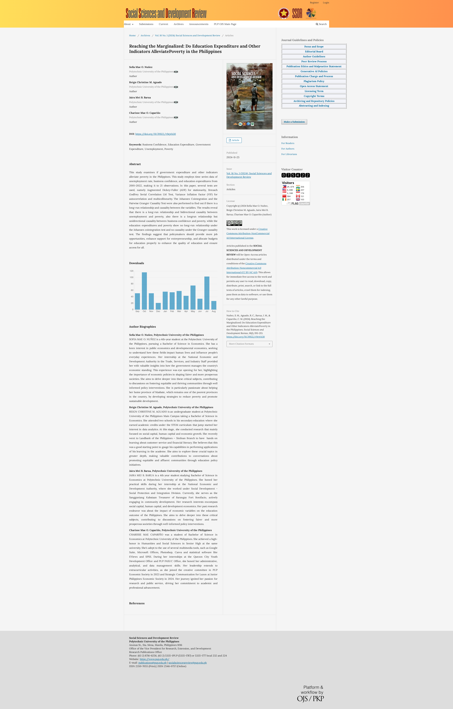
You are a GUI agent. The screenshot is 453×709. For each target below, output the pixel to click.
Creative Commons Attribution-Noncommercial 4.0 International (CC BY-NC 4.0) (246, 268)
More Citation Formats (241, 343)
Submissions (146, 24)
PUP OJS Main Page (225, 24)
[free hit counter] (295, 176)
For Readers (287, 143)
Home (132, 35)
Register (314, 2)
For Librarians (289, 154)
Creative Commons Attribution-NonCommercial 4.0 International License (247, 233)
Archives (179, 24)
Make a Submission (294, 121)
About (127, 24)
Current (163, 24)
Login (326, 2)
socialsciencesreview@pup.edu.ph (187, 662)
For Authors (287, 148)
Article (235, 140)
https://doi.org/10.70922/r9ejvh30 (155, 134)
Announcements (198, 24)
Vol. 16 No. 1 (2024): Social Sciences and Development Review (187, 35)
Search (322, 24)
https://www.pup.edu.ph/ (154, 659)
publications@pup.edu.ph (152, 662)
